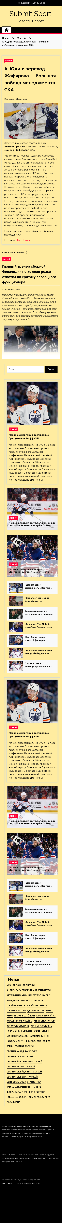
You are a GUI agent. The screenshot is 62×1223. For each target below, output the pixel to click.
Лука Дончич (14, 1031)
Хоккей (9, 60)
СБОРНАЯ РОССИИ (24, 1046)
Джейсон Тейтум (37, 1005)
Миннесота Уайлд (17, 1036)
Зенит (49, 1010)
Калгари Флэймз (46, 1016)
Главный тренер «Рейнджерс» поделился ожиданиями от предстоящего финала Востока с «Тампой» (38, 665)
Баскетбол (34, 995)
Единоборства (35, 1010)
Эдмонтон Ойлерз (39, 1097)
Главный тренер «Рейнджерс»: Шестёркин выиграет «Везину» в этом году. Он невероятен (29, 570)
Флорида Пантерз (17, 1092)
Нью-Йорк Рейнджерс (37, 1041)
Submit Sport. (31, 14)
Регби (10, 1046)
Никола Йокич (15, 1041)
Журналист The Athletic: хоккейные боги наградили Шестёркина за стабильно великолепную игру (39, 626)
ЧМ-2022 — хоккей (17, 1097)
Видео (46, 995)
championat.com (25, 240)
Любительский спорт (36, 1031)
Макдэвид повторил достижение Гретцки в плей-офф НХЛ (29, 437)
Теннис (36, 1087)
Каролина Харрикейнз (19, 1021)
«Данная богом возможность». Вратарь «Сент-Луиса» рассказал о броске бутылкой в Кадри (39, 587)
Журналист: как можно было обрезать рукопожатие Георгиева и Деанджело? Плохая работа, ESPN (39, 600)
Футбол (40, 1092)
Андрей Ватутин (42, 990)
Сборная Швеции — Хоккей (22, 1077)
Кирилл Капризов (44, 1021)
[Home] (6, 30)
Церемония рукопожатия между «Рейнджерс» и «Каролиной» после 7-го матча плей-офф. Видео (38, 652)
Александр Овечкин (24, 985)
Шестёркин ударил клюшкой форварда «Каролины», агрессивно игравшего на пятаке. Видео (38, 639)
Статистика (34, 1082)
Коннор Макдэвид (41, 1026)
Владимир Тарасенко (19, 1000)
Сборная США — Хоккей (20, 1056)
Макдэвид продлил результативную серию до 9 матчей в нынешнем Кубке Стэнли (32, 524)
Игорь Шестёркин (24, 1016)
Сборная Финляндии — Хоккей (24, 1061)
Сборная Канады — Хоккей (22, 1051)
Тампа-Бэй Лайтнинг (19, 1087)
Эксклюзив (13, 1102)
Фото (32, 1092)
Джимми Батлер (16, 1010)
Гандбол (38, 1000)
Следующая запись (13, 252)
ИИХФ (10, 1016)
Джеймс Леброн (16, 1005)
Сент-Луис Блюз (16, 1082)
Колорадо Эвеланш (18, 1026)
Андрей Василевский (19, 990)
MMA (9, 985)
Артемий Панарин (17, 995)
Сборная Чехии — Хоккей (21, 1066)
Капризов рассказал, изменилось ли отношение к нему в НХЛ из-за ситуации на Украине (39, 613)
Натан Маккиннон (39, 1036)
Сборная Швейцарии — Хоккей (24, 1072)
